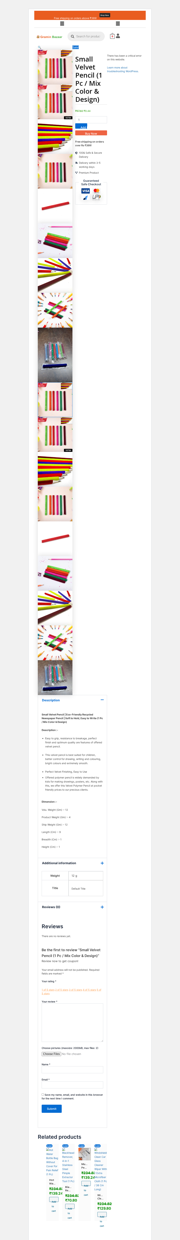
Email (46, 1079)
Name (46, 1064)
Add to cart (84, 127)
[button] (62, 24)
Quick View (52, 1172)
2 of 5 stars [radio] (61, 989)
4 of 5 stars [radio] (89, 989)
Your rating (49, 981)
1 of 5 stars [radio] (48, 989)
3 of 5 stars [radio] (75, 989)
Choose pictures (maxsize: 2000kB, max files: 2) (70, 1047)
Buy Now (91, 133)
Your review (49, 1001)
